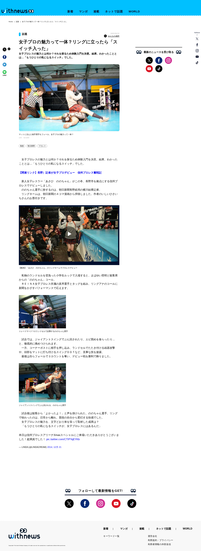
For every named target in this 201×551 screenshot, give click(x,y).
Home (11, 21)
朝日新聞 (31, 146)
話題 (17, 21)
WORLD (134, 11)
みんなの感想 (113, 36)
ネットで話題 (114, 11)
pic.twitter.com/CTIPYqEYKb (63, 439)
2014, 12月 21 (54, 447)
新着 (70, 11)
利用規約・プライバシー (160, 540)
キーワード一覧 (111, 536)
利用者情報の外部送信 (159, 544)
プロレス (42, 146)
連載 (96, 11)
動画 (22, 146)
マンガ (83, 11)
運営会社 (152, 536)
